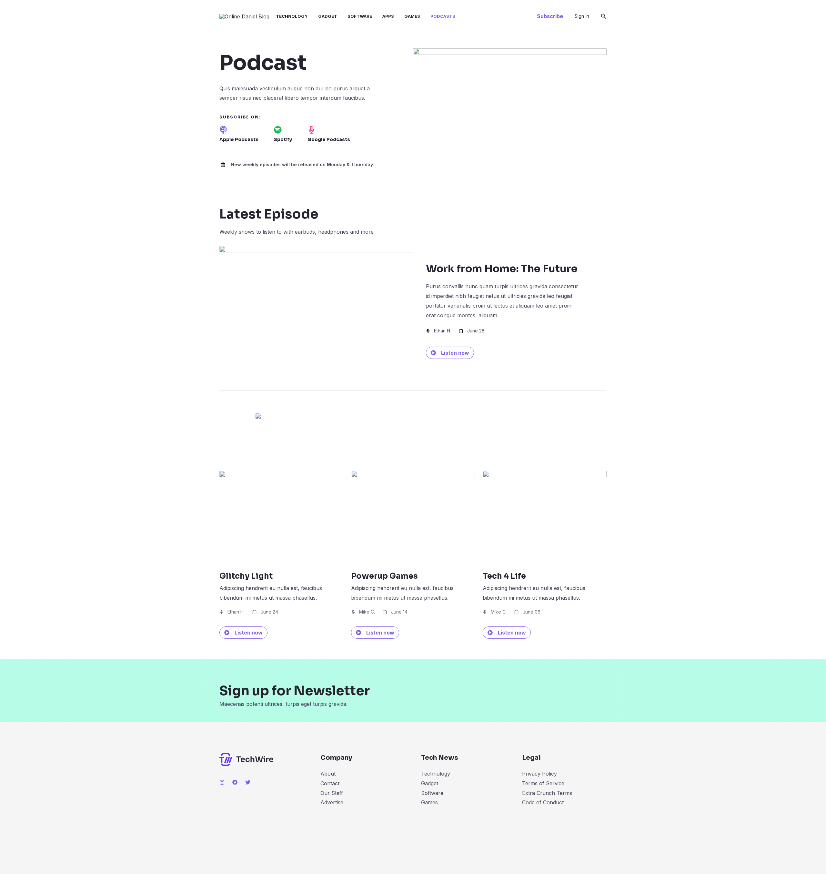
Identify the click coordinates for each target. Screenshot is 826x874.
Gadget (327, 16)
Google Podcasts (328, 139)
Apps (388, 16)
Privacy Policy (539, 773)
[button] (550, 16)
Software (360, 16)
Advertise (331, 802)
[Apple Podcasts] (223, 130)
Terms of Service (543, 783)
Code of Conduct (543, 802)
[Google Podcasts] (311, 130)
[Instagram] (222, 782)
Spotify (283, 139)
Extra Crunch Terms (547, 793)
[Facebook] (234, 782)
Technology (292, 16)
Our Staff (331, 793)
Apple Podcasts (238, 139)
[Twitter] (247, 782)
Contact (329, 783)
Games (412, 16)
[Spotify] (278, 130)
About (328, 773)
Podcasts (442, 16)
